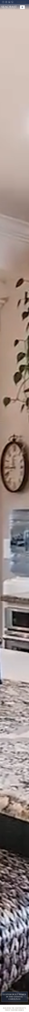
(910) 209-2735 (21, 2)
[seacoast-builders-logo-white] (9, 6)
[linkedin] (9, 2)
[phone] (12, 2)
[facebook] (3, 2)
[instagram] (6, 2)
